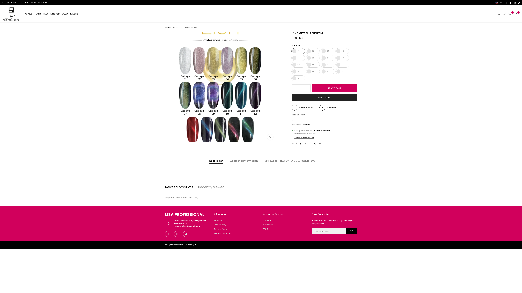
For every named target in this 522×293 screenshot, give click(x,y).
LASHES (38, 14)
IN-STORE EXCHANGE (10, 2)
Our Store (267, 220)
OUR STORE (42, 2)
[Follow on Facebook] (510, 2)
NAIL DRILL (74, 14)
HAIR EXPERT (55, 14)
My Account (268, 224)
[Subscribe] (351, 231)
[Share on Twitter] (305, 143)
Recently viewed (211, 187)
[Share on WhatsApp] (325, 143)
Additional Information (244, 161)
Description (216, 161)
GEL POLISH (28, 14)
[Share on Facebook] (300, 143)
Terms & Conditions (222, 233)
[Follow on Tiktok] (519, 2)
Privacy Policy (220, 224)
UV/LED (65, 14)
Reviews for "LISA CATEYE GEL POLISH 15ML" (290, 161)
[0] (509, 13)
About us (218, 220)
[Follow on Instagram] (515, 2)
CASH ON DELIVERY (28, 2)
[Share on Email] (320, 143)
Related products (179, 187)
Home (168, 27)
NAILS (46, 14)
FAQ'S (265, 229)
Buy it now (324, 97)
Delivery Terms (220, 229)
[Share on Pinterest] (310, 143)
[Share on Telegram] (315, 143)
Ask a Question (298, 115)
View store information (304, 137)
